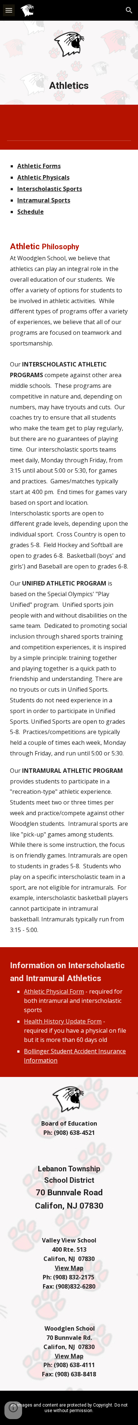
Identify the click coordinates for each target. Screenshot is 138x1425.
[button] (9, 10)
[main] (69, 85)
